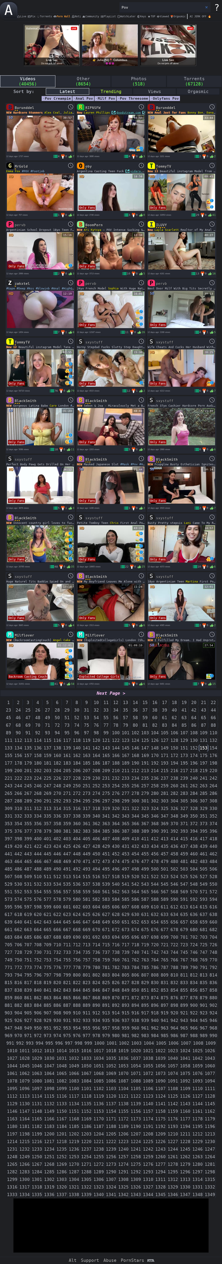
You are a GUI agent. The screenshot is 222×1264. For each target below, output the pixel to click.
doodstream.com (128, 112)
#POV (25, 171)
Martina (192, 581)
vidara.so (138, 171)
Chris (114, 523)
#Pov (134, 464)
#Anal (55, 288)
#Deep (21, 288)
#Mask (124, 464)
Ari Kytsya (92, 229)
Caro (53, 405)
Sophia (113, 288)
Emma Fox (13, 171)
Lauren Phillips (97, 112)
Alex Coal (52, 112)
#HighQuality (72, 288)
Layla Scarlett (167, 229)
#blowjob (43, 288)
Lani (187, 523)
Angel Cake (61, 640)
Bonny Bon (195, 112)
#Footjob (37, 171)
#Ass (30, 288)
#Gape (10, 288)
